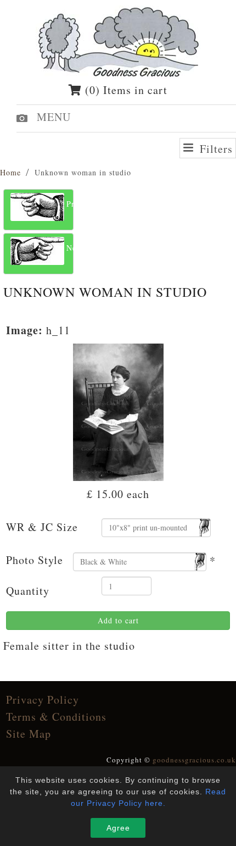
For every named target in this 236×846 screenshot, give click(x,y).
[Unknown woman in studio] (118, 410)
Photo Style (34, 559)
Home (10, 172)
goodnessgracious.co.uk (194, 760)
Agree (118, 827)
